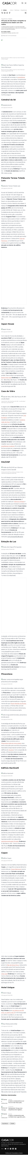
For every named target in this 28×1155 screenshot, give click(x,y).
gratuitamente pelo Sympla (10, 841)
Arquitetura (24, 10)
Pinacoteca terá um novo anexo (11, 743)
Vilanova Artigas (19, 501)
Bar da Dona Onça (13, 965)
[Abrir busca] (22, 3)
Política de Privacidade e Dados (14, 1153)
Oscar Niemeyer (16, 869)
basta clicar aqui (6, 377)
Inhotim (10, 750)
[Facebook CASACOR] (8, 1149)
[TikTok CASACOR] (15, 1149)
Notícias (17, 10)
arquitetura (21, 77)
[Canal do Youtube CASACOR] (5, 1149)
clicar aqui (4, 974)
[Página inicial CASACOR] (9, 3)
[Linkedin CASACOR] (13, 1149)
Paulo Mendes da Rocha (18, 703)
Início (11, 10)
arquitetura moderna (7, 446)
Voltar (5, 10)
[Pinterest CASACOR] (10, 1149)
